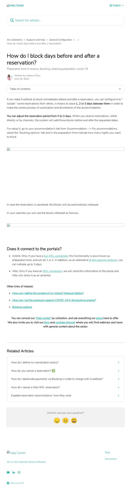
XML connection (52, 271)
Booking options (22, 307)
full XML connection (56, 256)
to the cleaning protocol (103, 260)
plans (99, 318)
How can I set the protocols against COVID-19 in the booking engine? (54, 300)
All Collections (14, 39)
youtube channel (65, 322)
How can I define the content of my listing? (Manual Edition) (47, 293)
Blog (107, 452)
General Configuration (60, 39)
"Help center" (43, 318)
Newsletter (111, 458)
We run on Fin (17, 483)
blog (46, 322)
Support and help (35, 39)
